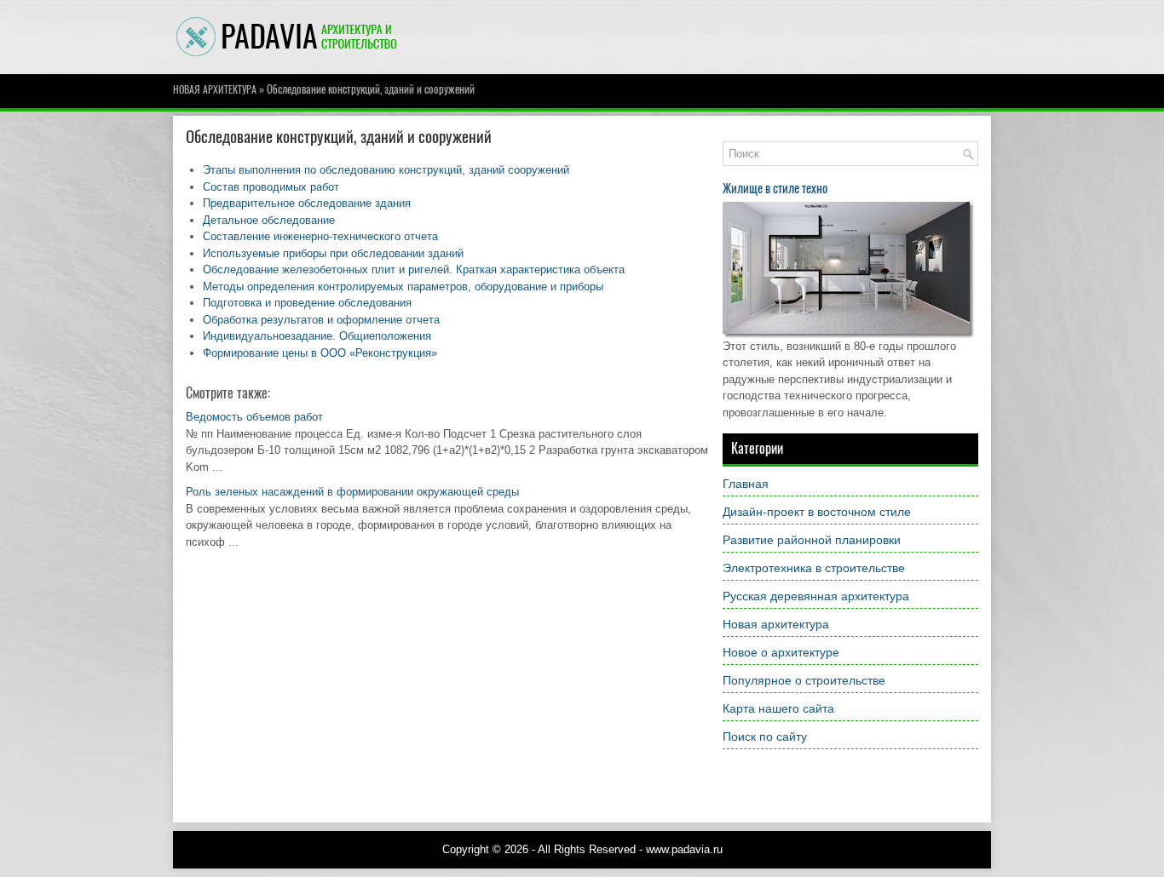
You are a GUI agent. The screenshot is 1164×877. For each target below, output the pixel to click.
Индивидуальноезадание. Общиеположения (317, 336)
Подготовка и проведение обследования (307, 302)
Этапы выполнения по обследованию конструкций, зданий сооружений (386, 169)
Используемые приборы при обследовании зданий (333, 253)
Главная (746, 483)
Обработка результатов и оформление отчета (321, 319)
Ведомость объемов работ (254, 416)
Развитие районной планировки (812, 540)
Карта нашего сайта (778, 708)
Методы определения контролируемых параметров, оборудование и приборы (403, 286)
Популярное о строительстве (804, 680)
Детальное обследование (269, 220)
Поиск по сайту (765, 736)
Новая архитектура (214, 89)
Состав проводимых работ (271, 187)
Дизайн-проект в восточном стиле (817, 512)
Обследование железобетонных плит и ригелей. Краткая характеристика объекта (414, 269)
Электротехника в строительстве (814, 568)
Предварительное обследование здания (307, 203)
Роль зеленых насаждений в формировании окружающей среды (352, 491)
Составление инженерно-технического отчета (320, 236)
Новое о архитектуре (781, 652)
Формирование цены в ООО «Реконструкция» (320, 353)
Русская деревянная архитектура (816, 596)
